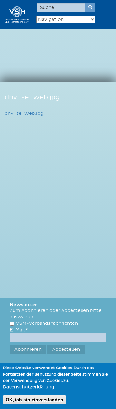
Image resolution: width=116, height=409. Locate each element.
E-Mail (19, 329)
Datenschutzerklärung (28, 387)
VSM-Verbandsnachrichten (47, 323)
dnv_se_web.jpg (24, 113)
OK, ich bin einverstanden (34, 399)
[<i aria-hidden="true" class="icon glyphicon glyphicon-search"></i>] (90, 7)
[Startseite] (17, 14)
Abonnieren (28, 349)
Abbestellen (66, 349)
